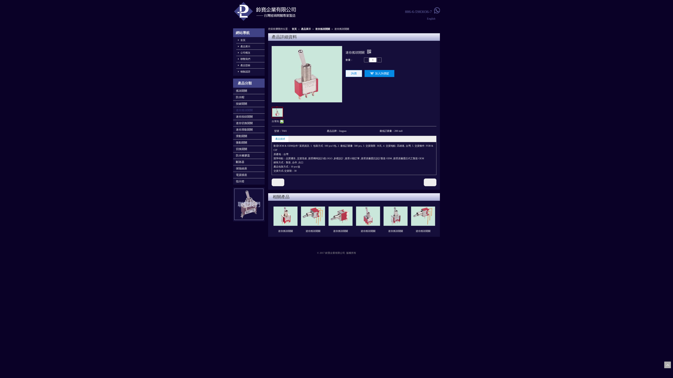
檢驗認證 (245, 71)
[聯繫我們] (249, 204)
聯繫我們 (245, 59)
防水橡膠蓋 (243, 155)
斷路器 (240, 161)
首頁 (242, 40)
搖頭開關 (241, 90)
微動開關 (241, 142)
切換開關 (241, 149)
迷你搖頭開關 (244, 110)
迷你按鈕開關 (244, 116)
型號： (278, 131)
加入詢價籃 (382, 73)
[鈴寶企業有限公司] (277, 11)
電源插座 (241, 174)
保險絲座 (241, 168)
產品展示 (245, 46)
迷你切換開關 (244, 123)
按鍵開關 (241, 103)
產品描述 (280, 139)
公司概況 (245, 52)
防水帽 (240, 97)
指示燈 (240, 181)
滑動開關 (241, 136)
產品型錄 (245, 65)
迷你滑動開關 (244, 129)
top (667, 365)
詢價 (354, 73)
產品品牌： (333, 131)
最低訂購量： (387, 131)
